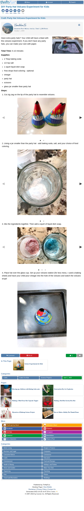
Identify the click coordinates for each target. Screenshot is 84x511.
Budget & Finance (49, 448)
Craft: (23, 18)
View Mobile (47, 487)
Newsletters (50, 435)
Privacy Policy (42, 489)
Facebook (9, 428)
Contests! (9, 435)
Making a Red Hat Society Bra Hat (64, 400)
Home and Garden (9, 468)
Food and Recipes (49, 461)
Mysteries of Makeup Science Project (23, 412)
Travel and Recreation (11, 478)
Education (47, 458)
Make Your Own (49, 468)
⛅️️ (57, 491)
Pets (5, 474)
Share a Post (50, 439)
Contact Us (52, 489)
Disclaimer (32, 489)
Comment (11, 355)
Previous (3, 117)
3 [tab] (45, 270)
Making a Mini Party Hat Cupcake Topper (25, 400)
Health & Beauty (9, 464)
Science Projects (46, 378)
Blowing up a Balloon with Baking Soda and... (26, 389)
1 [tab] (40, 140)
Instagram (49, 432)
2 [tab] (44, 140)
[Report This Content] (80, 355)
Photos (46, 474)
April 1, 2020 (68, 378)
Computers (47, 451)
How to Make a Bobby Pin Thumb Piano (66, 412)
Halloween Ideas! (50, 425)
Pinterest (49, 428)
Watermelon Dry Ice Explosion (63, 389)
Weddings (47, 478)
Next (80, 117)
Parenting (47, 471)
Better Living (8, 448)
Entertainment (8, 461)
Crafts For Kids (24, 378)
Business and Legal (10, 451)
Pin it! (30, 355)
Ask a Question (11, 439)
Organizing (7, 471)
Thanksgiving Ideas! (11, 425)
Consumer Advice (9, 454)
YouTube (9, 432)
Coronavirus (47, 454)
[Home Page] (8, 1)
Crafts (5, 378)
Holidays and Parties (50, 464)
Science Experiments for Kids (34, 364)
